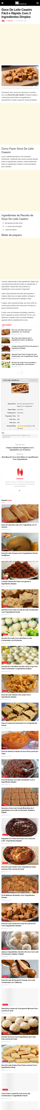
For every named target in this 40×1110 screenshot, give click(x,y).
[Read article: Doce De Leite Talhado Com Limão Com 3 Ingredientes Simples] (20, 683)
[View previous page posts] (18, 373)
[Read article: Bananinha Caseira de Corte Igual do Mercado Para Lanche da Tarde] (20, 997)
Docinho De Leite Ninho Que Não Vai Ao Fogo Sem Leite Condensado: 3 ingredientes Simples (19, 667)
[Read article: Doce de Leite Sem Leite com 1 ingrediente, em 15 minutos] (5, 332)
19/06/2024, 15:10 (6, 1070)
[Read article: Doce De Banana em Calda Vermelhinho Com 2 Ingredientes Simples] (20, 768)
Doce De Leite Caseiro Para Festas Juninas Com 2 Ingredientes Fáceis (19, 1066)
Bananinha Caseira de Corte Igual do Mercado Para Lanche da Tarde (19, 1009)
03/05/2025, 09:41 (6, 1041)
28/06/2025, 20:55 (6, 843)
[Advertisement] (20, 44)
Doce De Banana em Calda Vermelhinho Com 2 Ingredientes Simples (18, 781)
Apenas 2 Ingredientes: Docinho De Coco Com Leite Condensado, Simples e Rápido (19, 953)
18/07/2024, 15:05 (6, 928)
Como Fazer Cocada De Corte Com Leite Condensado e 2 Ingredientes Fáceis (15, 1094)
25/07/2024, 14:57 (6, 871)
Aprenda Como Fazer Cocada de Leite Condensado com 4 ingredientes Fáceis (25, 355)
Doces (5, 521)
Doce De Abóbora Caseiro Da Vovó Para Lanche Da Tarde (19, 752)
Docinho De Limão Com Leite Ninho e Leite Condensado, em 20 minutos (24, 363)
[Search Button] (38, 3)
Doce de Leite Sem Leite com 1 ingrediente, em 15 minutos (22, 331)
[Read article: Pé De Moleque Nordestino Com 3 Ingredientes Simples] (20, 884)
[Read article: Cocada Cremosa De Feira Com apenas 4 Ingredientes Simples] (5, 348)
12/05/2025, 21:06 (6, 699)
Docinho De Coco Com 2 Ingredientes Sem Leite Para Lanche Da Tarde (18, 1038)
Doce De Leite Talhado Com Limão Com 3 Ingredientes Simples (16, 696)
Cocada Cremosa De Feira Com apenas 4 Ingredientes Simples (25, 347)
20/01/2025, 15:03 (6, 1098)
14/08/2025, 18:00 (17, 366)
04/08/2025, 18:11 (6, 784)
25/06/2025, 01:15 (6, 815)
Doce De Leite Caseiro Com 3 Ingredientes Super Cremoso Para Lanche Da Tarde (18, 868)
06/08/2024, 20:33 (6, 756)
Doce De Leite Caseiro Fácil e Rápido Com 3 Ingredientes (16, 436)
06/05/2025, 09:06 (6, 671)
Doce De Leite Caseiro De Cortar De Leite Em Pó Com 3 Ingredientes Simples (18, 924)
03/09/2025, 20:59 (21, 21)
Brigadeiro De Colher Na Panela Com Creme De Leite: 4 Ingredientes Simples (18, 839)
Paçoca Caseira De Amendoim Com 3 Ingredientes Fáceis (19, 724)
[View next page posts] (21, 373)
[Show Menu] (2, 3)
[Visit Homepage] (20, 3)
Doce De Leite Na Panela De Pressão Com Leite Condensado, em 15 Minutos (18, 981)
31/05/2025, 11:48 (6, 956)
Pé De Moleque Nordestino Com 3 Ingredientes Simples (18, 896)
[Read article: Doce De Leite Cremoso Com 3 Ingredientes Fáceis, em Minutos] (5, 340)
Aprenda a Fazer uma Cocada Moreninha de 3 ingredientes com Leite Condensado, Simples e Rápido (18, 810)
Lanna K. (10, 21)
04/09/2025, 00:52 (6, 1013)
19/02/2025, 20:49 (17, 334)
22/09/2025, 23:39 (6, 728)
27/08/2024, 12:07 (17, 358)
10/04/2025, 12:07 (6, 985)
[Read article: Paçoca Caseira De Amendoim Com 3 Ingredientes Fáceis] (20, 712)
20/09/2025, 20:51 (6, 900)
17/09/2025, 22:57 (17, 342)
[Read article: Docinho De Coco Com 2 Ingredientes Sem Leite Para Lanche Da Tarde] (20, 1025)
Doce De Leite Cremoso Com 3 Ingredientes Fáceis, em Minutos (22, 339)
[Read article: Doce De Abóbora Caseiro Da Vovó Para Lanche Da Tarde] (20, 740)
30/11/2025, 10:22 (17, 350)
